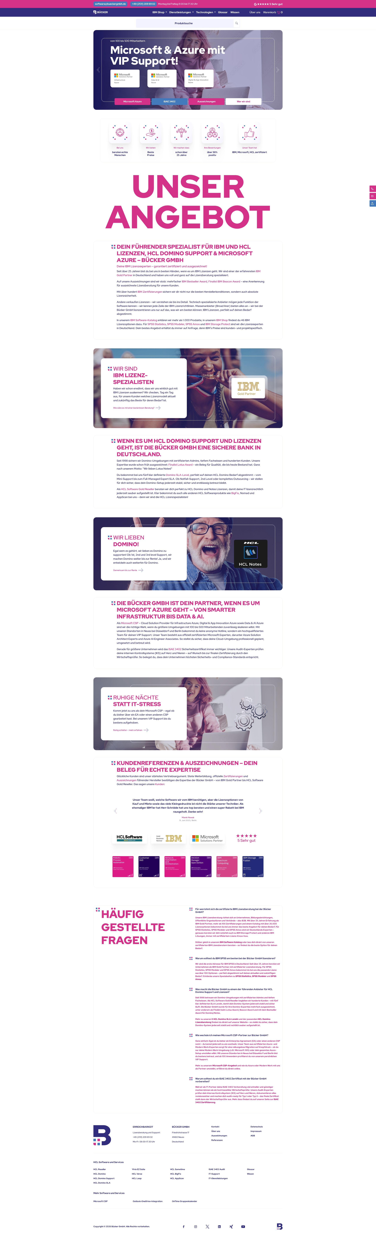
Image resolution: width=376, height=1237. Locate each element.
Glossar (223, 12)
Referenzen (217, 1140)
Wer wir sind (132, 101)
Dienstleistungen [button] (180, 12)
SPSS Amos (193, 324)
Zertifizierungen (233, 776)
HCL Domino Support (103, 1178)
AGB (253, 1135)
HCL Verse (137, 1174)
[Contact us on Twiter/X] (207, 1226)
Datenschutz (257, 1126)
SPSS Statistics (157, 324)
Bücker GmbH (118, 1226)
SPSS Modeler (175, 324)
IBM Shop (169, 101)
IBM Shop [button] (158, 12)
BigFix (235, 493)
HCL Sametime (177, 1169)
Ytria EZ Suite (138, 1169)
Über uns (255, 12)
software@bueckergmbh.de (110, 3)
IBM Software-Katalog (143, 320)
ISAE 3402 (174, 649)
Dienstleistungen (206, 101)
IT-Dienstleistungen (218, 1178)
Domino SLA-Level (177, 475)
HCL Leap (137, 1178)
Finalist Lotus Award (180, 464)
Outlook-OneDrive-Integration (147, 1201)
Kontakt (215, 1126)
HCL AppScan (177, 1178)
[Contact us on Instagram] (195, 1226)
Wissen (234, 12)
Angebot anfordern (243, 101)
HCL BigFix (175, 1174)
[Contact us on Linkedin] (219, 1226)
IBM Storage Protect (217, 324)
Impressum (256, 1131)
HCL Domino (99, 1174)
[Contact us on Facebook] (184, 1226)
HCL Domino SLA (101, 1182)
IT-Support (214, 1174)
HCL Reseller (99, 1169)
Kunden (159, 784)
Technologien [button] (205, 12)
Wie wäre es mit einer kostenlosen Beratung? (133, 408)
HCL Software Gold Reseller (137, 489)
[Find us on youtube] (243, 1226)
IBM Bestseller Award (194, 281)
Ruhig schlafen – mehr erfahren (127, 730)
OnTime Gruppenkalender (184, 1201)
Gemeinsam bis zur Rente (125, 570)
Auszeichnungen (126, 780)
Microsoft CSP (129, 623)
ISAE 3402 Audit (217, 1169)
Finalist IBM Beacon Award (224, 281)
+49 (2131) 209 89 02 (143, 3)
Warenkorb (273, 12)
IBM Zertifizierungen (150, 291)
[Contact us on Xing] (231, 1226)
